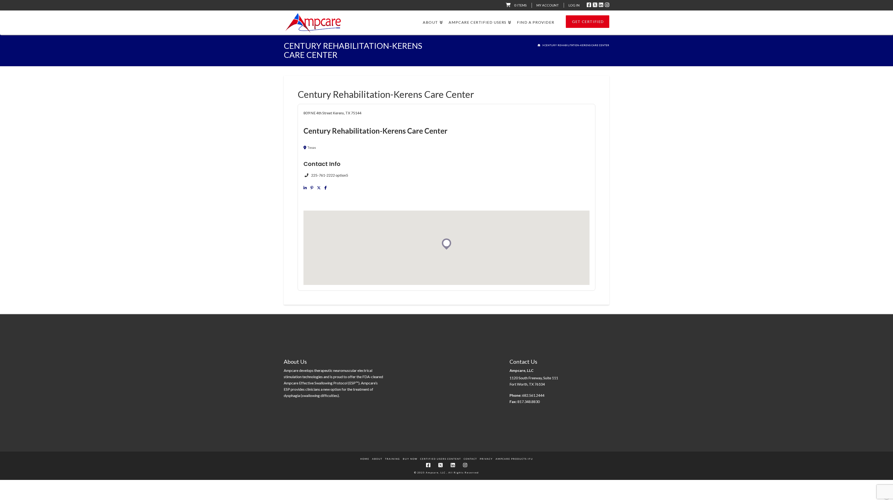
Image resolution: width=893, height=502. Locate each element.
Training (392, 458)
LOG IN (574, 5)
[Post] (319, 188)
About (377, 458)
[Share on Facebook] (325, 188)
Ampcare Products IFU (514, 458)
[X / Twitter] (595, 4)
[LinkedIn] (601, 4)
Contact (470, 458)
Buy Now (410, 458)
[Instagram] (607, 4)
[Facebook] (589, 4)
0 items (520, 5)
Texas (311, 147)
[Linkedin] (305, 188)
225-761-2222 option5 (329, 175)
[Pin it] (311, 188)
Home (364, 458)
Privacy (486, 458)
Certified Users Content (440, 458)
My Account (547, 5)
